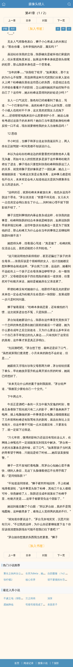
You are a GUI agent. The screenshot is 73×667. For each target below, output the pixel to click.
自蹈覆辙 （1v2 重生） (60, 573)
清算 (49, 598)
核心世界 (30, 579)
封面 (44, 20)
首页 (16, 663)
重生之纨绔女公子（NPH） (18, 573)
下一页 (61, 20)
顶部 (56, 663)
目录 (28, 20)
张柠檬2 (8, 579)
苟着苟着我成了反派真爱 (39, 604)
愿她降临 (8, 604)
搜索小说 (43, 663)
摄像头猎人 (36, 4)
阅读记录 (28, 663)
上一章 (12, 20)
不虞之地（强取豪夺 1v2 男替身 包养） (25, 598)
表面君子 (52, 604)
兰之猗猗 (30, 598)
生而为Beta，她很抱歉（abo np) (44, 573)
